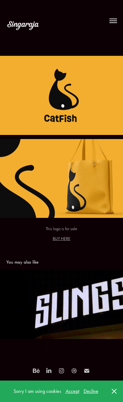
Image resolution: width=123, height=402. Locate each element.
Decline (91, 391)
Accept (72, 391)
